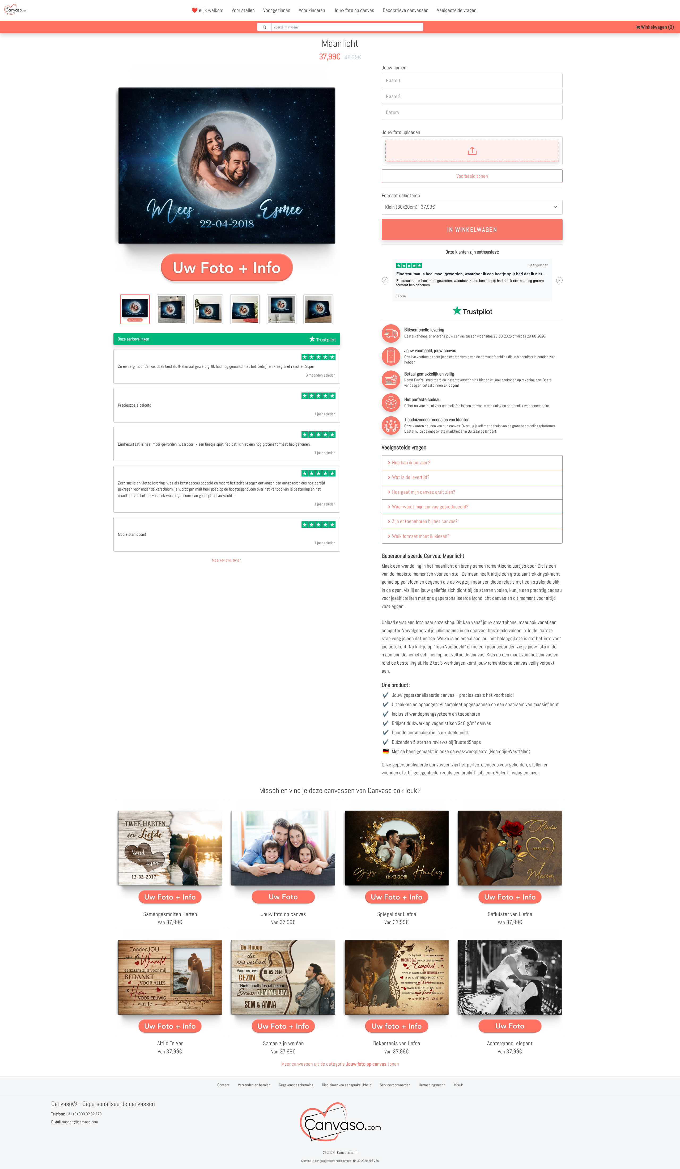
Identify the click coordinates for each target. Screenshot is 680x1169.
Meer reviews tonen (226, 560)
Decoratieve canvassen (405, 10)
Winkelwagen (657, 27)
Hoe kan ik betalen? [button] (411, 462)
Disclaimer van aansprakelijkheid (346, 1084)
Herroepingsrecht (432, 1084)
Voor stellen (243, 10)
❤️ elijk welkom (207, 10)
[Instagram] (672, 10)
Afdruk (458, 1084)
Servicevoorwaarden (395, 1084)
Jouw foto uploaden (401, 132)
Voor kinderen (312, 10)
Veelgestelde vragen (457, 10)
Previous (385, 280)
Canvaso (306, 1161)
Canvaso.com (347, 1152)
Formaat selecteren (401, 195)
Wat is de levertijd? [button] (411, 477)
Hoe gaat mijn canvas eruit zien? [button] (423, 492)
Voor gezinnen (276, 10)
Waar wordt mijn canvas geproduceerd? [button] (430, 506)
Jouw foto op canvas (354, 10)
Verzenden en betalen (254, 1084)
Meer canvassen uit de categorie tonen (340, 1064)
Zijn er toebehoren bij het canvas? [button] (425, 521)
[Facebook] (648, 10)
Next (559, 280)
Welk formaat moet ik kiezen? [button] (420, 536)
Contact (223, 1084)
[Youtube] (660, 10)
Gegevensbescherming (296, 1084)
